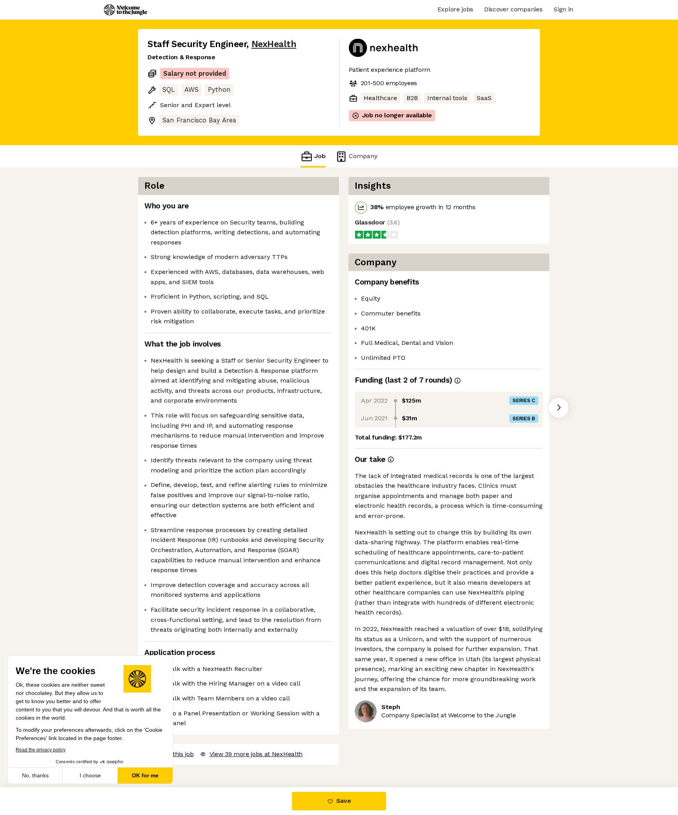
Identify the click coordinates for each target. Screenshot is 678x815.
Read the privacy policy (41, 750)
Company (363, 156)
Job (320, 156)
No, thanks (35, 775)
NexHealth (274, 44)
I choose (90, 775)
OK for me (145, 775)
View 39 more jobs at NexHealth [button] (256, 754)
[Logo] (125, 9)
